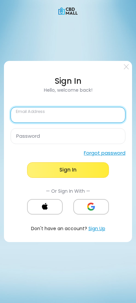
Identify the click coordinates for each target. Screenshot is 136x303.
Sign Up (96, 228)
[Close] (126, 66)
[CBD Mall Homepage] (68, 11)
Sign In (68, 169)
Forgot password (104, 152)
